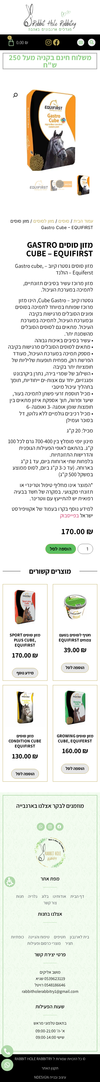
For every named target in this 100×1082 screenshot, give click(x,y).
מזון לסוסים (43, 221)
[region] (50, 226)
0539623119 (54, 978)
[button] (10, 881)
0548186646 (54, 985)
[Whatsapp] (41, 827)
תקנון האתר (50, 1068)
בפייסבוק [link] (69, 515)
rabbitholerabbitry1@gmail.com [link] (50, 991)
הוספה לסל (60, 549)
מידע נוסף (25, 673)
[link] (50, 17)
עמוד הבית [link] (83, 221)
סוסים (63, 221)
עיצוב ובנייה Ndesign (50, 1077)
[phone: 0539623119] (7, 1051)
